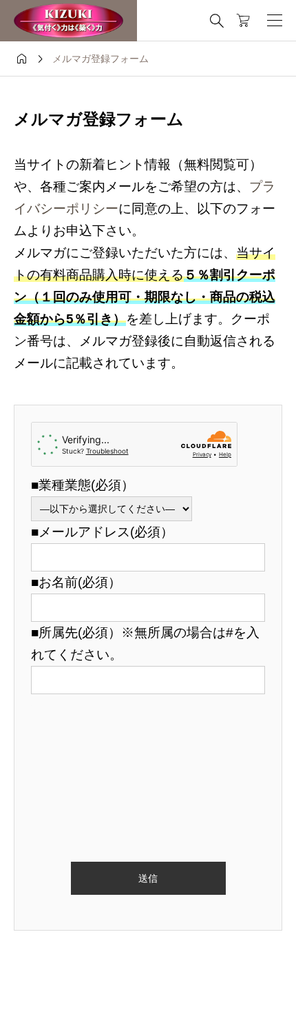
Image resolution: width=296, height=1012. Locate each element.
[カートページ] (243, 20)
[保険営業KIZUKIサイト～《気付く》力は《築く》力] (68, 20)
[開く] (274, 20)
